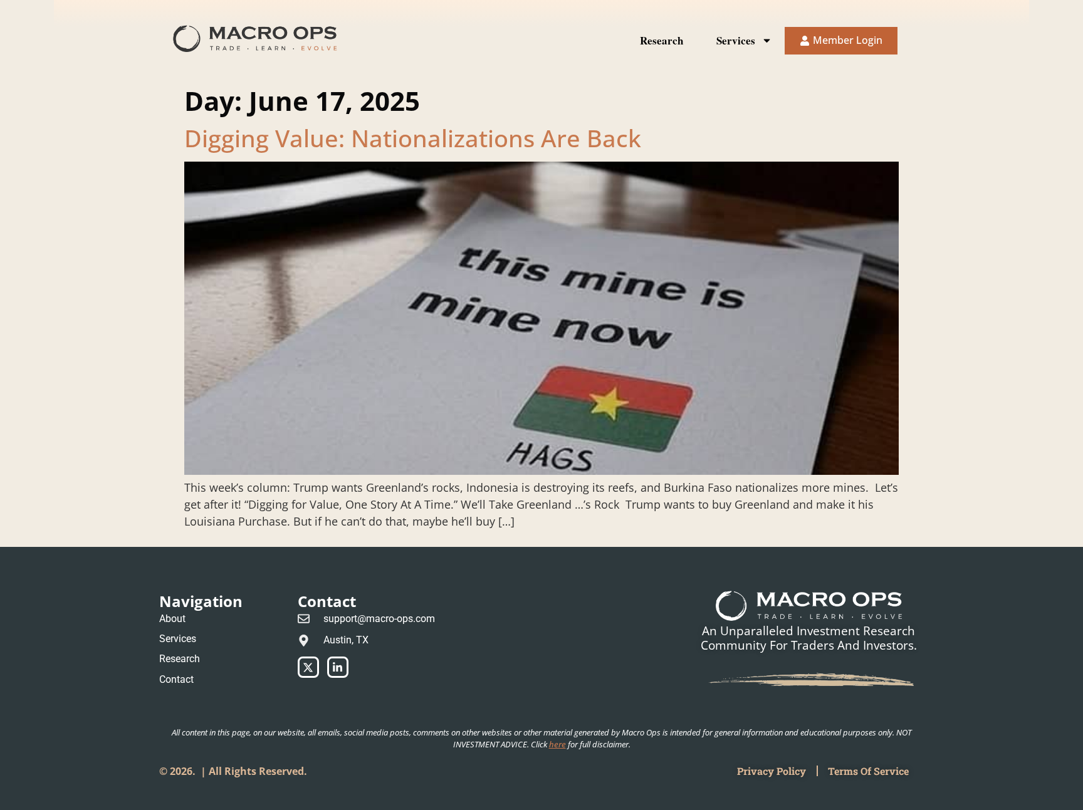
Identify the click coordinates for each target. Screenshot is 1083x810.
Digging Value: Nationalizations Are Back (412, 138)
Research (661, 40)
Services (735, 40)
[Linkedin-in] (337, 667)
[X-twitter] (308, 667)
